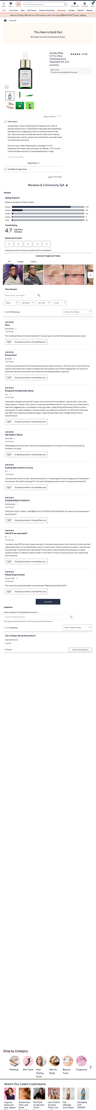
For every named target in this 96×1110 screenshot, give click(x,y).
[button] (4, 5)
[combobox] (43, 4)
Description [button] (12, 121)
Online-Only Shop (46, 10)
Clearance (61, 10)
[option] (48, 15)
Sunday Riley (54, 65)
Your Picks (13, 10)
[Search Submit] (65, 4)
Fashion (81, 10)
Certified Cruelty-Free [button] (17, 169)
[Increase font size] (58, 116)
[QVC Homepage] (5, 20)
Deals (4, 10)
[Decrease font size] (61, 116)
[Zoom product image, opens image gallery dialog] (6, 87)
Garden (71, 10)
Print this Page (56, 177)
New (23, 10)
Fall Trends (31, 10)
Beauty (90, 10)
